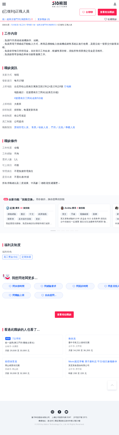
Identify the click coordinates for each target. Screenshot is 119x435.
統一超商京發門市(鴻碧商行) (44, 25)
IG (52, 412)
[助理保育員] (32, 367)
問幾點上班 (18, 295)
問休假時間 (18, 286)
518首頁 (14, 25)
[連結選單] (4, 4)
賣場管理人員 (21, 127)
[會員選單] (115, 4)
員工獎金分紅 (11, 257)
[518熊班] (59, 4)
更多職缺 (44, 19)
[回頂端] (112, 385)
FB (59, 412)
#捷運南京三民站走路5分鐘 (28, 98)
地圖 (68, 86)
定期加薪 (26, 257)
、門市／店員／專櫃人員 (62, 127)
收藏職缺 (112, 19)
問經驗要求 (50, 286)
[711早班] (32, 345)
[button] (53, 230)
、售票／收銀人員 (38, 127)
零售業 (29, 25)
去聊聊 (89, 12)
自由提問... (50, 295)
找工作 (22, 25)
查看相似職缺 (107, 12)
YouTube (66, 412)
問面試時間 (82, 286)
